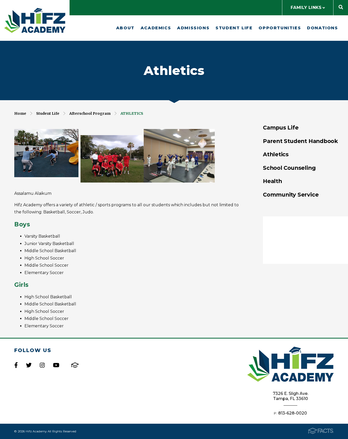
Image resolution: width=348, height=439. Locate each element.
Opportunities (280, 27)
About (125, 27)
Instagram (42, 365)
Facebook (16, 365)
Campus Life (281, 127)
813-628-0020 (292, 413)
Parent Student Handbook (300, 141)
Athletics (132, 113)
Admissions (193, 27)
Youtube (56, 365)
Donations (322, 27)
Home (20, 113)
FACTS (75, 365)
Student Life (234, 27)
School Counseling (289, 167)
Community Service (290, 194)
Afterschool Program (90, 113)
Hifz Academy (35, 20)
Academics (156, 27)
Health (272, 181)
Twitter (29, 365)
